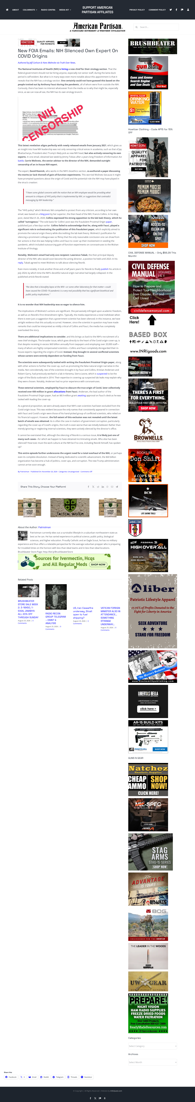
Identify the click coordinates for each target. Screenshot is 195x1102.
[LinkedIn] (102, 487)
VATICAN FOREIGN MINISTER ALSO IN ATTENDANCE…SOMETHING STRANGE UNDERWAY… (110, 616)
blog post (45, 214)
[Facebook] (88, 487)
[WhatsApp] (107, 487)
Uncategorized (73, 471)
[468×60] (49, 39)
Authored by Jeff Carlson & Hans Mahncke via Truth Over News (46, 62)
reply (20, 262)
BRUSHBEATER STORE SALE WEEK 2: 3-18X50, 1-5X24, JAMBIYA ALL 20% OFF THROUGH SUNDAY (28, 609)
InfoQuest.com (116, 1091)
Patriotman (24, 471)
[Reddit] (98, 487)
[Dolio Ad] (70, 499)
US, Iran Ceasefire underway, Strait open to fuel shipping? (83, 612)
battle (21, 160)
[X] (93, 487)
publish (105, 269)
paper (108, 221)
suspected (101, 373)
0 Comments (25, 621)
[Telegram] (116, 487)
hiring (65, 69)
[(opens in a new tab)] (56, 585)
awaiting (81, 395)
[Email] (112, 487)
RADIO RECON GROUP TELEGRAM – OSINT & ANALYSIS (56, 618)
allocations (59, 391)
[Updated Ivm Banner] (64, 554)
